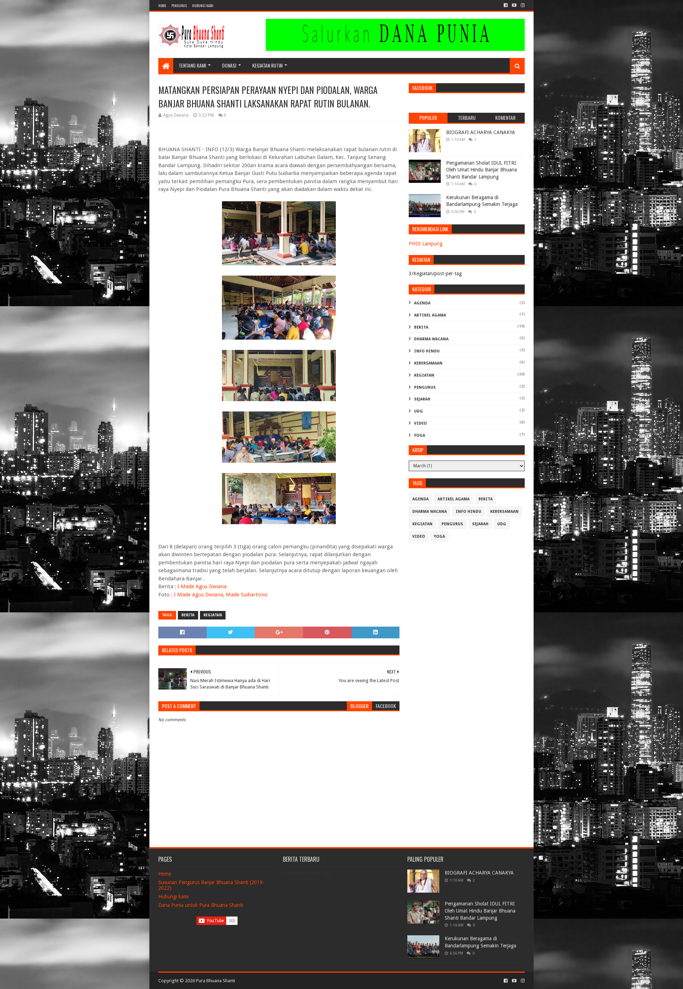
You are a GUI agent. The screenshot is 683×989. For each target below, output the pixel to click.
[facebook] (505, 5)
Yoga (419, 435)
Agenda (422, 303)
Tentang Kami (192, 65)
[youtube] (514, 5)
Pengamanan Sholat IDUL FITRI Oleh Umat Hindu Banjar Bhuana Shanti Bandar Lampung (481, 170)
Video (420, 423)
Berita (188, 615)
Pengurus (179, 5)
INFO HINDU (427, 351)
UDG (418, 411)
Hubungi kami (173, 896)
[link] (202, 586)
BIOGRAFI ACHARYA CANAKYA (480, 132)
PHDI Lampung (426, 243)
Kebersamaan (428, 363)
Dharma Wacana (431, 339)
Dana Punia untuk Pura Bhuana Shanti (200, 905)
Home (162, 5)
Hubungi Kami (202, 5)
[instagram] (522, 5)
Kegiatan (212, 615)
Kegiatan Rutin (267, 65)
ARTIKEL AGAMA (430, 315)
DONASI (229, 65)
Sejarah (422, 399)
